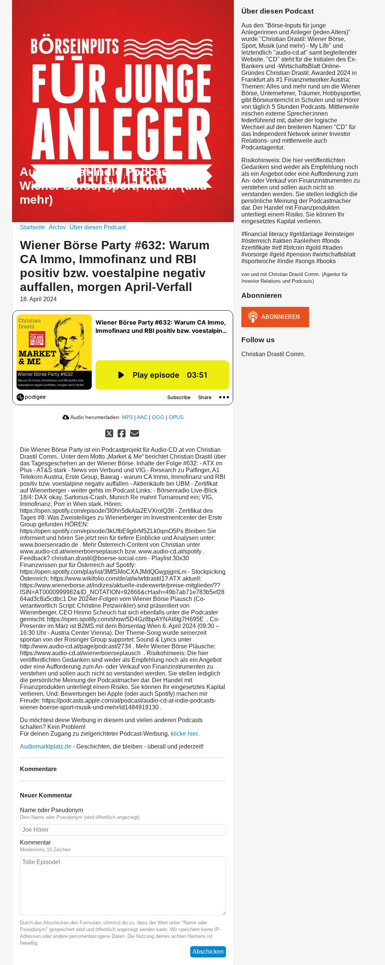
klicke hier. (185, 733)
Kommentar (35, 842)
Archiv (57, 227)
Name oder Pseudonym (51, 810)
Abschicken (208, 951)
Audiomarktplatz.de (45, 746)
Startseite (32, 227)
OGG (158, 417)
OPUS (176, 417)
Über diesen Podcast (98, 227)
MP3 (127, 417)
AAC (142, 417)
